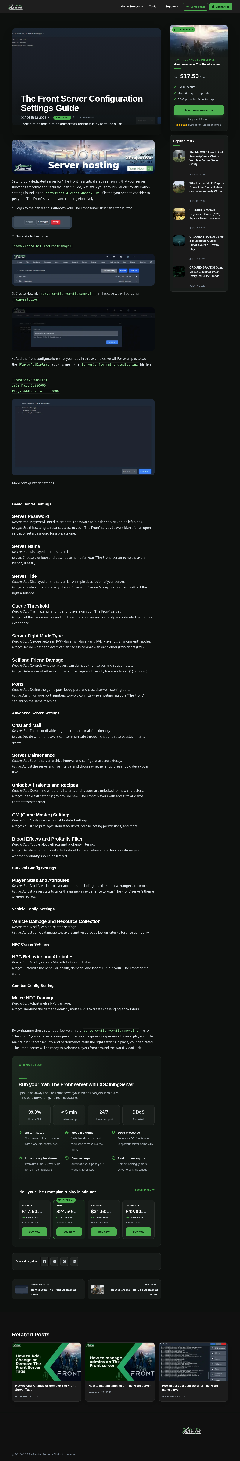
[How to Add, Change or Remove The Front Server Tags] (46, 1362)
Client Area (223, 6)
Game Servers (130, 6)
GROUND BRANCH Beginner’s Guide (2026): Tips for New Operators (205, 214)
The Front (62, 117)
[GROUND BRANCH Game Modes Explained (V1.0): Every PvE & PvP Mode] (179, 271)
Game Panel (197, 6)
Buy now (34, 1231)
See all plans (143, 1189)
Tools (152, 6)
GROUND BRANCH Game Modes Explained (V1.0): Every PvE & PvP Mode (206, 271)
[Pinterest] (64, 1261)
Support (171, 6)
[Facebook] (44, 1261)
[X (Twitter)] (54, 1261)
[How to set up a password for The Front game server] (193, 1362)
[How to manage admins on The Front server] (120, 1362)
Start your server (197, 110)
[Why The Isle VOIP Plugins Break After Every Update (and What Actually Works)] (179, 187)
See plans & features (199, 119)
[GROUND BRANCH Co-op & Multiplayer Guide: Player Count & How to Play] (179, 240)
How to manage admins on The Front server (119, 1385)
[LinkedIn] (74, 1261)
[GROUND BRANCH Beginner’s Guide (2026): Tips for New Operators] (179, 214)
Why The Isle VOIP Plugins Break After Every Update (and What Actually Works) (206, 187)
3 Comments (86, 117)
